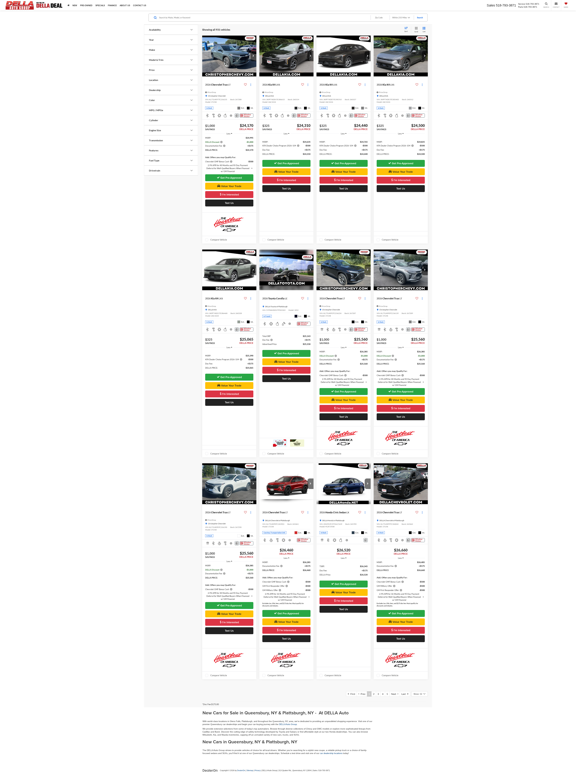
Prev (362, 693)
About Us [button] (125, 5)
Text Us (229, 203)
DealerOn (241, 770)
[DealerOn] (210, 770)
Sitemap (249, 770)
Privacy (258, 770)
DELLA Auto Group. (288, 724)
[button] (253, 56)
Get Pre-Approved (231, 178)
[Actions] (250, 84)
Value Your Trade (230, 186)
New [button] (74, 5)
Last (404, 693)
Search (420, 17)
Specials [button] (100, 5)
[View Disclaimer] (231, 115)
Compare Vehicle (218, 239)
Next (394, 693)
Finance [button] (112, 5)
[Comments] (237, 116)
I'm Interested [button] (230, 194)
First (352, 693)
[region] (229, 154)
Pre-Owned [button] (86, 5)
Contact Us (139, 5)
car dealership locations (331, 753)
